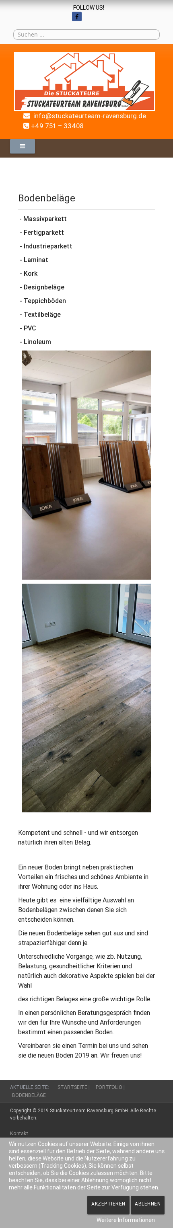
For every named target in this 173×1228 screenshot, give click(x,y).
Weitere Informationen (126, 1220)
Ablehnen (148, 1204)
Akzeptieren (108, 1204)
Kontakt (19, 1133)
